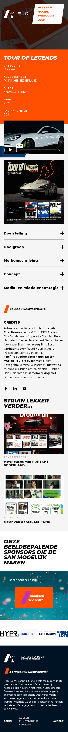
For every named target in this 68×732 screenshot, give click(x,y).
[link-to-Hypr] (9, 636)
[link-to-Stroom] (47, 636)
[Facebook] (6, 388)
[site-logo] (9, 14)
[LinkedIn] (15, 388)
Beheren (8, 721)
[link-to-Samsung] (28, 636)
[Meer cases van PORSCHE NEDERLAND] (34, 440)
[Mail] (24, 388)
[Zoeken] (27, 13)
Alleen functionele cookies (28, 721)
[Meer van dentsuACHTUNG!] (34, 499)
